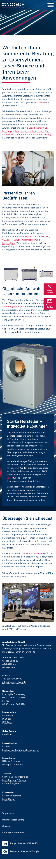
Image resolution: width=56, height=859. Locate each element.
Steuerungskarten (11, 306)
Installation (40, 102)
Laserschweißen (40, 131)
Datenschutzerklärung (13, 819)
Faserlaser (31, 236)
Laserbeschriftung (38, 127)
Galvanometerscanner (25, 239)
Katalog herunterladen (13, 832)
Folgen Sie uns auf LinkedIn (24, 843)
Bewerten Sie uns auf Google (24, 851)
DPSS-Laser (43, 236)
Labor (10, 477)
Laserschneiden (23, 131)
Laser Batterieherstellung (38, 134)
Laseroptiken (8, 243)
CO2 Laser (7, 239)
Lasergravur (8, 131)
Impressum (8, 813)
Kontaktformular (34, 553)
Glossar (6, 826)
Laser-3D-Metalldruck (13, 134)
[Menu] (49, 5)
